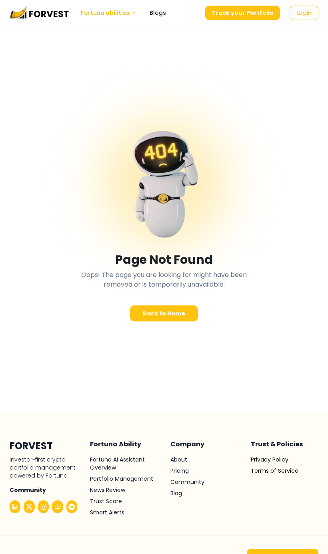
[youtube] (57, 506)
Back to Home (164, 313)
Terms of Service (274, 471)
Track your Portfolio (243, 13)
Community (187, 482)
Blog (176, 493)
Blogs (158, 13)
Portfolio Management (121, 479)
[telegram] (71, 506)
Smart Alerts (107, 512)
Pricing (179, 471)
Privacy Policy (269, 460)
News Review (107, 490)
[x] (29, 506)
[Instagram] (43, 506)
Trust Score (106, 501)
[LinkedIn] (15, 506)
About (178, 460)
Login (304, 13)
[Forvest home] (40, 12)
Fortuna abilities (105, 13)
